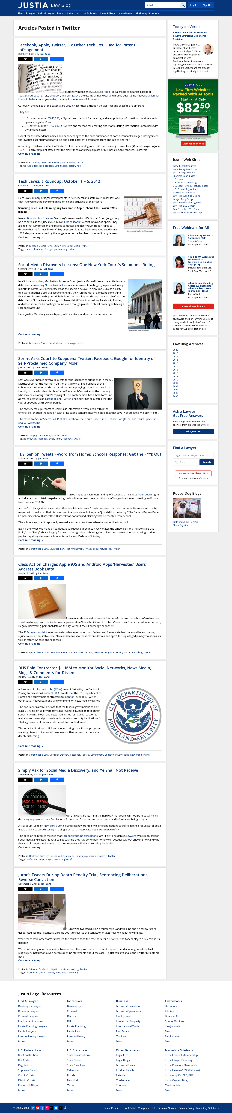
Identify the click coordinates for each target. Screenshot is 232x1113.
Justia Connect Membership (181, 1055)
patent (72, 165)
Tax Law (121, 1036)
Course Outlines (174, 1021)
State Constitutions (78, 1055)
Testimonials (172, 1085)
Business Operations (128, 1011)
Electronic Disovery (59, 754)
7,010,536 (53, 118)
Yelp (79, 165)
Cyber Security (85, 652)
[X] (60, 1108)
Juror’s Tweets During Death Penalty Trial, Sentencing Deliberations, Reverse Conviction (83, 877)
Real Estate (122, 1031)
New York (73, 1080)
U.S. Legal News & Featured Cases (190, 185)
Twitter (22, 95)
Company (143, 1108)
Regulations (25, 1065)
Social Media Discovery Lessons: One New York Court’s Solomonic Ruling (86, 264)
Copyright (34, 435)
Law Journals (172, 1026)
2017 (175, 356)
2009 (175, 382)
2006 (175, 392)
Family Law (73, 1031)
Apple (107, 92)
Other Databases (128, 1050)
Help (153, 1108)
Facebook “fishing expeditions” (80, 836)
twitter (72, 249)
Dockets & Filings (28, 1085)
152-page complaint (35, 632)
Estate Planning (76, 1026)
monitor (69, 697)
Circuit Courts (26, 1075)
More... (22, 1041)
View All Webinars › (193, 306)
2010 (175, 379)
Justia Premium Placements (181, 1065)
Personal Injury (79, 855)
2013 (175, 369)
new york (58, 859)
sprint (58, 438)
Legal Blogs (123, 1060)
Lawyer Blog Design (183, 199)
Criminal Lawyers (28, 1016)
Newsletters (126, 13)
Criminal (33, 969)
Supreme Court (27, 1070)
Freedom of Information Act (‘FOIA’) (41, 689)
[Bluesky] (56, 1108)
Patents (120, 1075)
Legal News (60, 245)
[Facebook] (42, 1108)
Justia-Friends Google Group (187, 212)
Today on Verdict (187, 26)
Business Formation (128, 1006)
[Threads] (51, 1108)
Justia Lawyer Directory (178, 1060)
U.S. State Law (77, 1050)
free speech (145, 494)
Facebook (34, 162)
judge (42, 859)
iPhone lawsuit (72, 222)
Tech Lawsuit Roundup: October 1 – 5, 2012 (59, 181)
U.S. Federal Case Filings (185, 182)
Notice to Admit (54, 285)
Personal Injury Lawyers (32, 1036)
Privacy (44, 342)
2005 (175, 396)
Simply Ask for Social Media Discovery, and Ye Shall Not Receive (78, 770)
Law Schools (89, 13)
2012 (175, 372)
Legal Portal (129, 1108)
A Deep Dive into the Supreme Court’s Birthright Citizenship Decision (190, 36)
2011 (175, 376)
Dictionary (171, 1006)
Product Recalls (125, 1070)
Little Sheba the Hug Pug (185, 521)
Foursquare (35, 95)
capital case (33, 972)
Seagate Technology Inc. (88, 229)
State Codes (74, 1060)
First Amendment (74, 548)
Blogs (168, 1031)
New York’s (50, 825)
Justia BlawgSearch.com (185, 169)
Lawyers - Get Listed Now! (193, 473)
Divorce (71, 1016)
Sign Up (207, 5)
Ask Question (193, 431)
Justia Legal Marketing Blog (187, 202)
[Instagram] (47, 1108)
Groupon (55, 95)
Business (122, 1001)
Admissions (171, 1011)
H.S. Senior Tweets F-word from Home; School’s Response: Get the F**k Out (89, 454)
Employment (123, 1016)
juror (58, 972)
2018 (175, 353)
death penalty (47, 972)
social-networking (102, 548)
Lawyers (131, 836)
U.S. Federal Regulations (185, 189)
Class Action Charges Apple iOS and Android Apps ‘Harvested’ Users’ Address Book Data (82, 566)
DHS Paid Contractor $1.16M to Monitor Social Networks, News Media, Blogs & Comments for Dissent (84, 670)
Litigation (110, 652)
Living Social (74, 95)
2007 (175, 389)
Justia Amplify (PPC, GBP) (179, 1075)
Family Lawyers (27, 1031)
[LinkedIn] (33, 1108)
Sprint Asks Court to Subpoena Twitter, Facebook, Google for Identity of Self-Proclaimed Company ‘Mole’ (86, 361)
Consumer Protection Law (63, 652)
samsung (62, 249)
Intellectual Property (50, 162)
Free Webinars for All (191, 227)
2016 (175, 359)
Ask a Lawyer (46, 13)
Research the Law (67, 13)
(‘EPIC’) (55, 693)
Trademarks (123, 1080)
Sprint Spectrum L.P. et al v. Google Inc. (108, 419)
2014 (175, 366)
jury (63, 972)
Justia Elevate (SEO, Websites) (182, 1070)
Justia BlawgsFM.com (184, 172)
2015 (175, 363)
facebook (39, 165)
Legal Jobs (122, 1055)
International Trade (127, 1026)
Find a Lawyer (26, 13)
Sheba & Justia (180, 525)
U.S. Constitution (28, 1055)
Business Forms (125, 1065)
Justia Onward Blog (176, 1080)
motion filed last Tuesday (38, 218)
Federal (85, 754)
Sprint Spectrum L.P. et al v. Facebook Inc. (59, 419)
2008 (175, 386)
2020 (175, 349)
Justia (25, 1108)
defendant (32, 859)
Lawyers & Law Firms (184, 192)
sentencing (72, 972)
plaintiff (68, 859)
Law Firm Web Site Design (186, 195)
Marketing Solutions (148, 13)
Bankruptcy (74, 1006)
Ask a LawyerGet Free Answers (188, 413)
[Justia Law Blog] (33, 5)
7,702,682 (53, 126)
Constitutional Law (38, 548)
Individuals (74, 1001)
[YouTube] (38, 1108)
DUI (69, 1021)
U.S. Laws (178, 179)
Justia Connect (112, 1108)
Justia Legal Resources (184, 165)
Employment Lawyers (30, 1021)
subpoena (67, 438)
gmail (51, 438)
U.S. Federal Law (29, 1050)
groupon (49, 165)
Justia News (46, 245)
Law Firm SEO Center (184, 205)
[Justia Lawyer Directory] (65, 1108)
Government (96, 754)
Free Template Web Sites (186, 209)
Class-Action (42, 652)
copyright (32, 438)
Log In (193, 5)
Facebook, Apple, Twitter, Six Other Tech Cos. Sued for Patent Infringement (76, 47)
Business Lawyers (28, 1011)
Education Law (56, 548)
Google (48, 249)
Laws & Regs (108, 13)
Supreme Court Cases (184, 175)
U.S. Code (23, 1060)
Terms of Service (167, 1108)
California (73, 1070)
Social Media (68, 162)
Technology (69, 342)
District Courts (26, 1080)
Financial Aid (172, 1016)
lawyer (49, 859)
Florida (71, 1075)
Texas (70, 1085)
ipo (55, 249)
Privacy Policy (186, 1108)
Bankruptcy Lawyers (30, 1006)
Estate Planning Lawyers (32, 1026)
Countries (122, 1085)
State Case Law (76, 1065)
